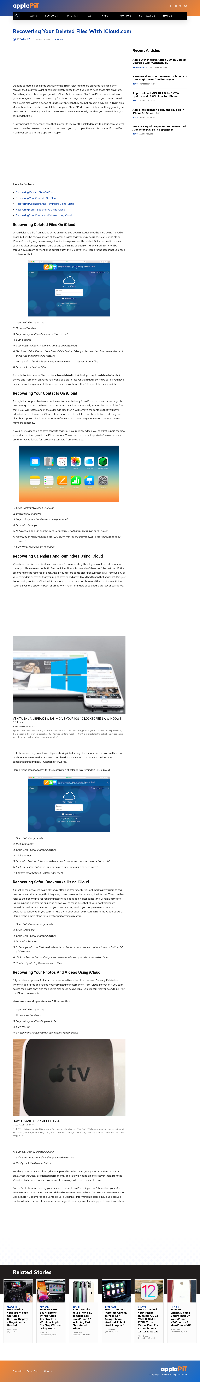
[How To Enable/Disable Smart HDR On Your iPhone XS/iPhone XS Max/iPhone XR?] (181, 1291)
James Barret (18, 726)
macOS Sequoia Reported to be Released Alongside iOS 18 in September (159, 128)
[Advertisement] (69, 63)
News (135, 84)
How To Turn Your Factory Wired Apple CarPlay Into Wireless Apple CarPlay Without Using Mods (51, 1319)
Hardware (110, 1307)
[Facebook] (170, 6)
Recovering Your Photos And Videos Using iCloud (44, 215)
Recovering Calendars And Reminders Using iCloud (45, 203)
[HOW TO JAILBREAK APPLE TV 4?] (69, 1077)
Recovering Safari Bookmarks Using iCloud (40, 209)
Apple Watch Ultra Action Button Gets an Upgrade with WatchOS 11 (160, 61)
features (12, 1307)
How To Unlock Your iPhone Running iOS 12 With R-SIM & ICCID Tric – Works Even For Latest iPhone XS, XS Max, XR (148, 1320)
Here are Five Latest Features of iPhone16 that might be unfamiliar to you (160, 78)
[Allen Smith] (15, 39)
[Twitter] (180, 6)
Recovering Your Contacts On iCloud (36, 198)
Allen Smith (25, 39)
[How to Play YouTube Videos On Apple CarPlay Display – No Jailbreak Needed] (18, 1291)
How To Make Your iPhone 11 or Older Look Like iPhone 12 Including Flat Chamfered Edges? (82, 1319)
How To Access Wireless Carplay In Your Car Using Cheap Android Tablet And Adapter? (116, 1317)
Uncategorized (140, 67)
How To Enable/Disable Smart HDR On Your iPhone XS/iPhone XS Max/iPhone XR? (181, 1317)
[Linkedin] (175, 6)
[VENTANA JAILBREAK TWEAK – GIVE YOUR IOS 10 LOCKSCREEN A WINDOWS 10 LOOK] (69, 675)
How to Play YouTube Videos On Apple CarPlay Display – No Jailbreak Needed (17, 1317)
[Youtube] (185, 6)
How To (59, 39)
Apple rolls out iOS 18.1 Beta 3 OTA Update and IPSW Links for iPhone (156, 94)
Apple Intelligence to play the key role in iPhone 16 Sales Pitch (158, 111)
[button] (17, 16)
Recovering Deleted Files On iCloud (35, 192)
